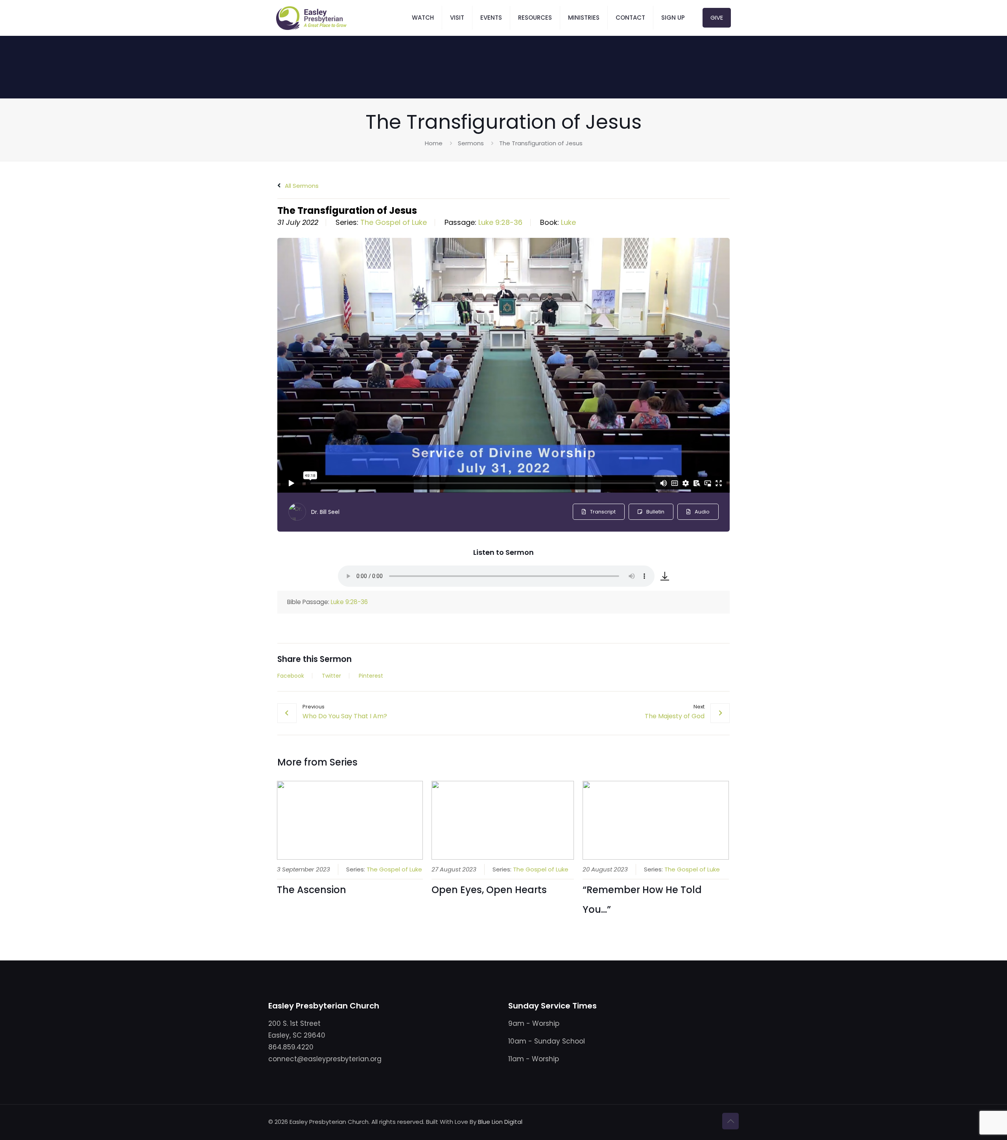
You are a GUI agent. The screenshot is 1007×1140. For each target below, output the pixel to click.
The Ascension (311, 889)
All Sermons (301, 186)
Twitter (331, 675)
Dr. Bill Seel (325, 512)
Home (434, 143)
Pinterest (371, 675)
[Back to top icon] (730, 1121)
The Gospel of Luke (393, 222)
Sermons (471, 143)
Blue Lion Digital (500, 1122)
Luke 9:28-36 (500, 222)
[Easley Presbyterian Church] (311, 17)
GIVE (716, 17)
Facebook (290, 675)
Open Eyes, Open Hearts (489, 889)
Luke (568, 222)
